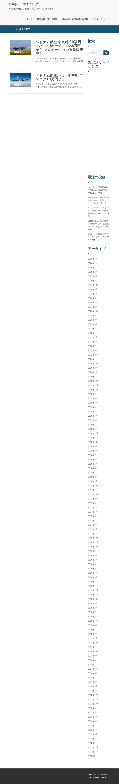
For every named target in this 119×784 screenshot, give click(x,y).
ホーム (30, 19)
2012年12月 (93, 747)
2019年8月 (93, 398)
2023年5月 (93, 328)
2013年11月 (93, 699)
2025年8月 (93, 272)
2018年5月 (93, 464)
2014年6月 (93, 669)
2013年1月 (93, 743)
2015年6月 (93, 616)
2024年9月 (93, 289)
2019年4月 (93, 416)
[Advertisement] (99, 123)
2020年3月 (93, 368)
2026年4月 (93, 259)
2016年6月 (93, 564)
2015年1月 (93, 638)
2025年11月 (93, 267)
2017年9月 (93, 499)
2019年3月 (93, 420)
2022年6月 (93, 350)
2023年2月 (93, 337)
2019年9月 (93, 394)
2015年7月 (93, 612)
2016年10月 (93, 547)
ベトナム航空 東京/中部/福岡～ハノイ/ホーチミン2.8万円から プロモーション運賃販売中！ (59, 47)
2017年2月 (93, 529)
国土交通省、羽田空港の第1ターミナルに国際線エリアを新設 (98, 224)
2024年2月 (93, 307)
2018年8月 (93, 451)
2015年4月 (93, 625)
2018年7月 (93, 455)
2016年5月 (93, 568)
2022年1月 (93, 359)
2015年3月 (93, 629)
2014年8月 (93, 660)
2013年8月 (93, 712)
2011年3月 (92, 756)
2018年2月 (93, 477)
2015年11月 (93, 595)
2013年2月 (93, 738)
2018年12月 (93, 433)
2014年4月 (93, 677)
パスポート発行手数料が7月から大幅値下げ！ (98, 188)
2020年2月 (93, 372)
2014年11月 (93, 647)
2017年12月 (93, 485)
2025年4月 (93, 276)
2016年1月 (93, 586)
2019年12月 (93, 381)
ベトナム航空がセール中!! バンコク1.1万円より (59, 77)
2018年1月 (93, 481)
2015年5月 (93, 621)
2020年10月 (93, 363)
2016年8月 (93, 555)
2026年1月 (93, 263)
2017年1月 (93, 533)
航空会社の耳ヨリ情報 (47, 19)
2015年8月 (93, 608)
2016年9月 (93, 551)
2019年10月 (93, 390)
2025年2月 (93, 280)
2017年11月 (93, 490)
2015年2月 (93, 634)
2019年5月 (93, 411)
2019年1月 (93, 429)
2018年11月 (93, 437)
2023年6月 (93, 324)
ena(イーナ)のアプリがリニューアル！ (98, 235)
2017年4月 (93, 520)
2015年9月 (93, 603)
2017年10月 (93, 494)
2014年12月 (93, 643)
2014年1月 (93, 690)
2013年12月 (93, 695)
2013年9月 (93, 708)
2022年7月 (93, 346)
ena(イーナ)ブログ (24, 4)
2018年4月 (93, 468)
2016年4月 (93, 573)
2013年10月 (93, 704)
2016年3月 (93, 577)
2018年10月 (93, 442)
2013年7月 (93, 717)
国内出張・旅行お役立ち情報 (75, 19)
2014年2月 (93, 686)
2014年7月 (93, 664)
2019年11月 (93, 385)
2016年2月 (93, 581)
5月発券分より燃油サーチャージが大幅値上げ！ (98, 200)
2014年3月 (93, 682)
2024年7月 (93, 294)
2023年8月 (93, 320)
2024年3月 (93, 302)
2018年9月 (93, 446)
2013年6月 (93, 721)
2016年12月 (93, 538)
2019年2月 (93, 424)
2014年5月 (93, 673)
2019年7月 (93, 403)
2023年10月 (93, 311)
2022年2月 (93, 355)
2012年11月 (93, 752)
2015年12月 (93, 590)
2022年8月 (93, 342)
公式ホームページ (100, 19)
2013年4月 (93, 730)
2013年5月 (93, 725)
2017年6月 (93, 512)
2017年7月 (93, 507)
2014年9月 (93, 656)
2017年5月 (93, 516)
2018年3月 (93, 472)
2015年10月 (93, 599)
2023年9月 (93, 315)
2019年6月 (93, 407)
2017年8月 (93, 503)
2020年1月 (93, 376)
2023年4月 (93, 333)
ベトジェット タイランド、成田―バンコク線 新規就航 (98, 210)
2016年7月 (93, 560)
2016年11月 (93, 542)
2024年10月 (93, 285)
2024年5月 (93, 298)
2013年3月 (93, 734)
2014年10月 (93, 651)
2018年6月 (93, 459)
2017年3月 (93, 525)
